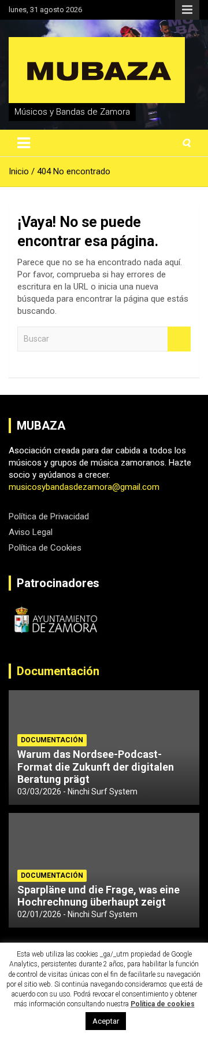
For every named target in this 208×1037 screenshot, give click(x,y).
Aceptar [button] (105, 1021)
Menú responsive (187, 10)
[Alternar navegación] (24, 143)
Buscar (179, 339)
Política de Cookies (45, 548)
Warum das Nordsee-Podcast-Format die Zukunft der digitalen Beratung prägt (95, 766)
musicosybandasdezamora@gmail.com (84, 487)
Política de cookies (163, 1004)
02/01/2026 (39, 914)
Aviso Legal (31, 532)
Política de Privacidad (49, 516)
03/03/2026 (39, 791)
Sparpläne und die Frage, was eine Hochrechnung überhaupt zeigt (98, 896)
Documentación (58, 671)
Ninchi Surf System (103, 791)
